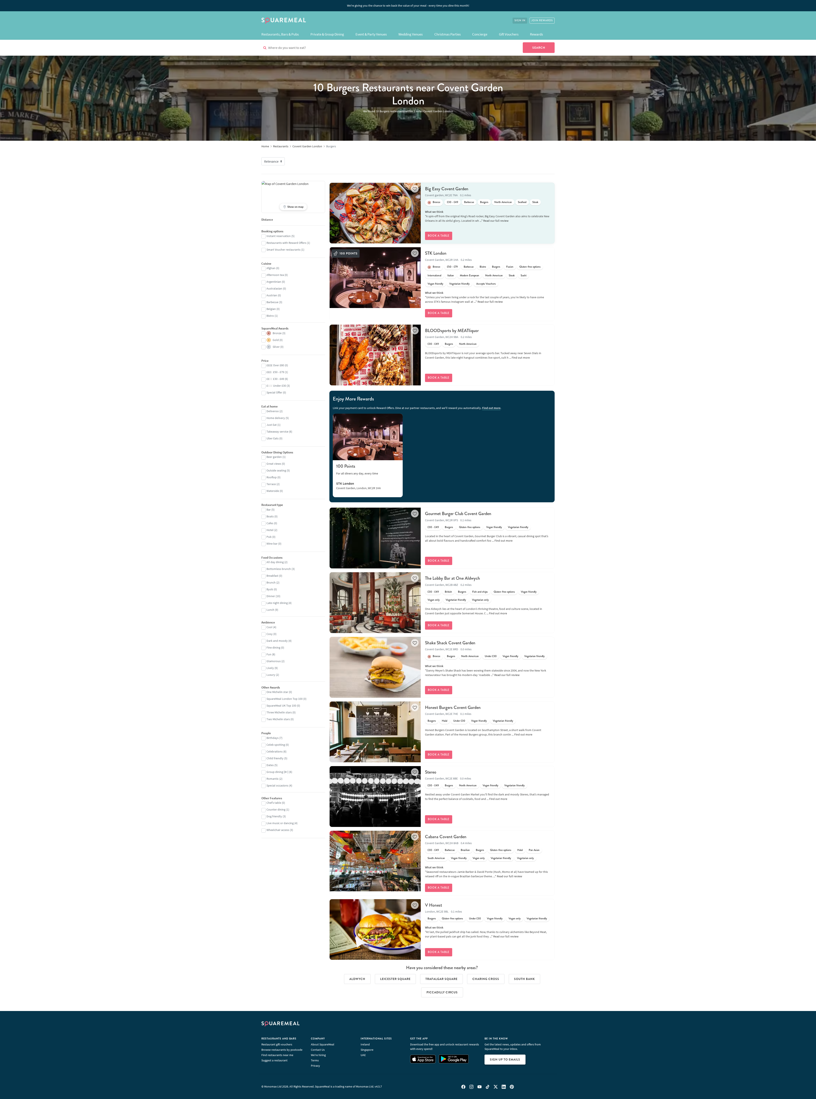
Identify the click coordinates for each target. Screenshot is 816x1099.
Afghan (270, 268)
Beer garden (274, 457)
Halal (444, 721)
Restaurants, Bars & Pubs (280, 34)
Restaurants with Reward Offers (286, 243)
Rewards (536, 34)
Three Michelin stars (279, 712)
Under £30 (491, 656)
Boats (270, 516)
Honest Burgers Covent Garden (453, 707)
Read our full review (496, 221)
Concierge (479, 34)
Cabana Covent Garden (445, 836)
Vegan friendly (435, 284)
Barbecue (469, 202)
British (448, 592)
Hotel (269, 530)
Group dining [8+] (277, 772)
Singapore (367, 1050)
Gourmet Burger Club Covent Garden (458, 513)
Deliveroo (272, 411)
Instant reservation (278, 236)
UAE (363, 1055)
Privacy (315, 1066)
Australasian (274, 288)
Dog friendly (274, 816)
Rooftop (271, 477)
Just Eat (271, 425)
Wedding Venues (410, 34)
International (434, 275)
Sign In (519, 20)
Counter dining (275, 809)
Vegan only (434, 600)
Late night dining (277, 603)
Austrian (271, 295)
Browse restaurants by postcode (281, 1050)
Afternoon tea (275, 275)
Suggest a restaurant (274, 1060)
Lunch (270, 610)
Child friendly (274, 758)
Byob (269, 589)
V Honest (433, 905)
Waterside (272, 491)
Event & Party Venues (371, 34)
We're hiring (318, 1055)
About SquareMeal (322, 1044)
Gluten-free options (530, 267)
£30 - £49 (452, 202)
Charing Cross (485, 979)
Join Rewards (542, 20)
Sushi (524, 275)
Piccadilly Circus (442, 992)
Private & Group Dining (327, 34)
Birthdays (272, 738)
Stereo (430, 772)
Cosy (269, 634)
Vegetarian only (480, 600)
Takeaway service (277, 431)
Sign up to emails (505, 1059)
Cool (269, 627)
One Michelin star (277, 692)
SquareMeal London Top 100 (284, 699)
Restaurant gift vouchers (276, 1044)
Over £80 (275, 365)
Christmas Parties (447, 34)
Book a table (438, 236)
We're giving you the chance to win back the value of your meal (408, 5)
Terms (315, 1060)
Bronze (436, 202)
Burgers (484, 202)
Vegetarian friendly (459, 284)
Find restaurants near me (277, 1055)
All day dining (275, 562)
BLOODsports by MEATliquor (452, 330)
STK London (435, 253)
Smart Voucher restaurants (283, 249)
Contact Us (318, 1050)
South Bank (524, 979)
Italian (450, 275)
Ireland (365, 1044)
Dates (270, 765)
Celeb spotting (275, 745)
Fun (268, 654)
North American (503, 202)
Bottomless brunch (278, 569)
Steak (535, 202)
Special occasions (277, 785)
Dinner (270, 596)
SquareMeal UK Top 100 (281, 705)
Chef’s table (273, 803)
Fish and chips (480, 592)
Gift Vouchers (508, 34)
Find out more (521, 357)
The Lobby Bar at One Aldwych (452, 578)
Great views (273, 464)
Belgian (271, 309)
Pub (269, 537)
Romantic (272, 779)
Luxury (270, 675)
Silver (276, 347)
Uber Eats (272, 438)
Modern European (469, 275)
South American (436, 858)
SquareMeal (283, 20)
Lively (270, 668)
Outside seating (276, 470)
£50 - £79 (452, 267)
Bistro (483, 267)
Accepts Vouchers (486, 284)
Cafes (269, 523)
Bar (268, 509)
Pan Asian (534, 850)
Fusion (509, 267)
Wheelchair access (277, 830)
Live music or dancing (280, 823)
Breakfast (272, 576)
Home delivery (275, 418)
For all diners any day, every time (357, 473)
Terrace (271, 484)
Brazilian (465, 850)
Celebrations (274, 751)
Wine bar (272, 543)
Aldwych (357, 979)
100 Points (345, 466)
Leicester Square (395, 979)
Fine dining (273, 647)
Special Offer (274, 392)
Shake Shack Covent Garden (450, 643)
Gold (276, 340)
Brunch (271, 582)
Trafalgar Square (441, 979)
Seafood (522, 202)
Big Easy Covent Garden (446, 189)
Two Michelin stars (278, 719)
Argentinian (273, 282)
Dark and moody (277, 641)
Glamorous (273, 661)
